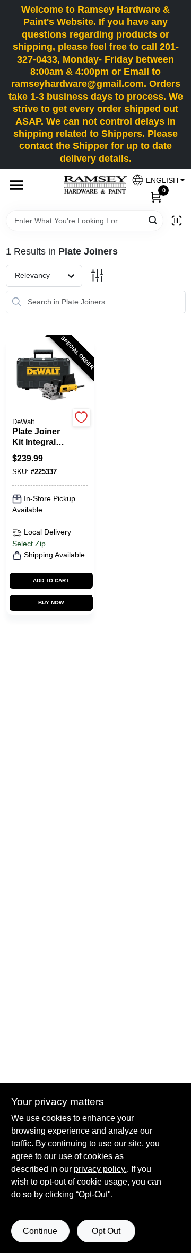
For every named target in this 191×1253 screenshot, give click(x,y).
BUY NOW (51, 603)
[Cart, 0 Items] (156, 196)
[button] (154, 180)
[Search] (153, 220)
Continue (40, 1231)
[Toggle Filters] (97, 275)
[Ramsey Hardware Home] (95, 185)
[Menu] (16, 185)
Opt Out (106, 1231)
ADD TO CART (51, 580)
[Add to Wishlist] (81, 417)
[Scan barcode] (177, 221)
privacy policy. (100, 1168)
